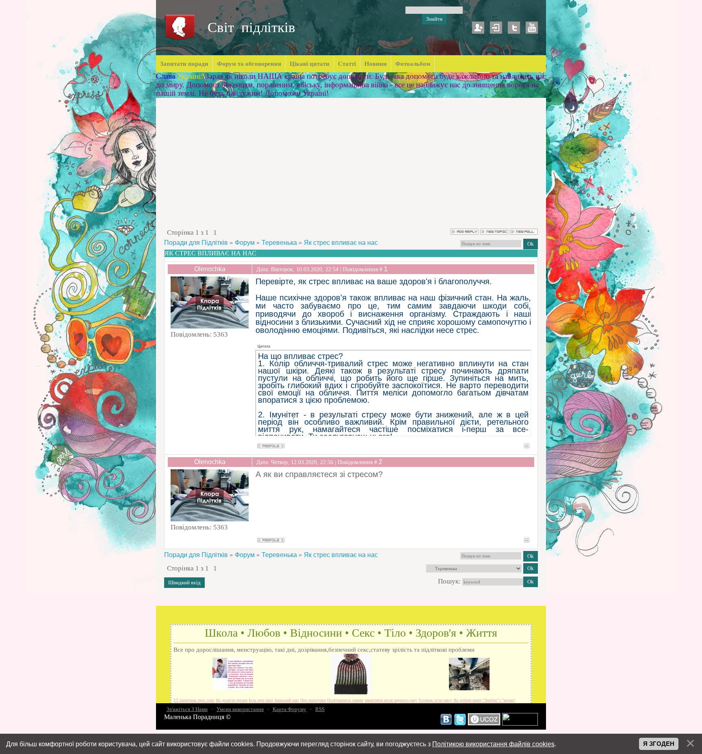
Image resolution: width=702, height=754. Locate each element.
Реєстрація (478, 28)
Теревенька (279, 242)
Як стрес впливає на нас (341, 242)
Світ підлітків (251, 27)
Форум (245, 242)
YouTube (532, 28)
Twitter (514, 28)
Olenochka (209, 269)
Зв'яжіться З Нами (187, 709)
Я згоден (658, 744)
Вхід (496, 28)
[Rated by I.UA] (520, 723)
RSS (320, 709)
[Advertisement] (351, 167)
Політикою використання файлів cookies (493, 744)
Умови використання (240, 709)
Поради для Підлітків (196, 242)
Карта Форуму (289, 709)
